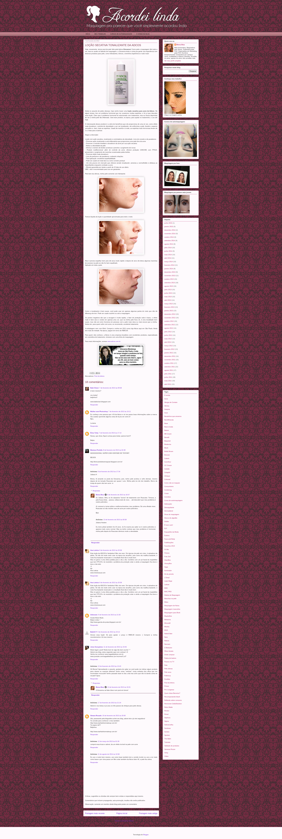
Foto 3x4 (167, 556)
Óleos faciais (168, 651)
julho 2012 (168, 332)
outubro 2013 (169, 279)
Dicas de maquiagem (171, 514)
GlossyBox (168, 563)
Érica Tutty (94, 433)
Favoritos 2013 (169, 546)
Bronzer (167, 455)
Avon (166, 413)
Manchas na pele (170, 598)
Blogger (145, 834)
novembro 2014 (169, 233)
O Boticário (168, 648)
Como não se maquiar (172, 483)
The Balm (167, 739)
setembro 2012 (169, 324)
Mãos (166, 602)
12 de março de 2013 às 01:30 (108, 741)
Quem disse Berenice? (172, 693)
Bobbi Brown (168, 451)
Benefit (166, 437)
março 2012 (168, 346)
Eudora (166, 535)
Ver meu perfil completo (172, 61)
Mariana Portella (96, 450)
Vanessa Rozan (169, 749)
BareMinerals (169, 420)
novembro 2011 (169, 360)
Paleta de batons (170, 658)
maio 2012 (168, 339)
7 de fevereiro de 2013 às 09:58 (110, 388)
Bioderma (167, 444)
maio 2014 (168, 254)
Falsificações (168, 542)
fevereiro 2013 (169, 307)
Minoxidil (167, 623)
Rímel (166, 714)
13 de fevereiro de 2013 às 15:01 (119, 687)
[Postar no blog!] (93, 373)
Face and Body (169, 539)
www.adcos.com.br (114, 341)
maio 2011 (168, 381)
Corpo (166, 493)
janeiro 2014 (168, 268)
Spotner (167, 735)
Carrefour (167, 462)
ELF (165, 528)
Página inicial (121, 813)
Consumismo (168, 486)
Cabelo (166, 458)
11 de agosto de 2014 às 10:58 (109, 754)
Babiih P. (93, 632)
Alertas (166, 406)
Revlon (166, 711)
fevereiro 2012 (169, 349)
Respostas (96, 491)
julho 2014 (168, 247)
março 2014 (168, 261)
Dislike (166, 521)
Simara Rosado (96, 715)
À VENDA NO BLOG (143, 34)
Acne (166, 399)
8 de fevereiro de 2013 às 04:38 (114, 450)
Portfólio (167, 679)
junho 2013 (168, 293)
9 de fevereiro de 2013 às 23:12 (108, 632)
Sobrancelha (168, 725)
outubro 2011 (169, 363)
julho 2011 (168, 374)
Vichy (166, 753)
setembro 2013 (169, 282)
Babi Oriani (94, 388)
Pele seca (167, 672)
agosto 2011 (168, 370)
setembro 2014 (169, 240)
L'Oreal (166, 577)
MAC (166, 588)
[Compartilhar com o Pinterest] (99, 373)
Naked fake (168, 633)
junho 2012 (168, 335)
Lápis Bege (168, 581)
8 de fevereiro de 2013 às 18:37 (118, 495)
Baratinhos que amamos (172, 416)
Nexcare (167, 644)
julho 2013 (168, 289)
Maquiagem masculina (172, 609)
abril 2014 (167, 258)
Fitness (166, 553)
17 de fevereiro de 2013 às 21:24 (109, 703)
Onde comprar (169, 654)
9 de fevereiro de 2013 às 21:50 (109, 615)
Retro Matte (168, 707)
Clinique (167, 476)
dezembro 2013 (169, 272)
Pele (165, 665)
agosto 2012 (168, 328)
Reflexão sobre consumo (173, 700)
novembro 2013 (169, 275)
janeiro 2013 (168, 310)
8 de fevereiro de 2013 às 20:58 (110, 550)
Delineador (168, 504)
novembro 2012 (169, 318)
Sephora (167, 718)
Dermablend (168, 511)
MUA (166, 630)
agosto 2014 (168, 244)
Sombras (167, 728)
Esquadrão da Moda (171, 532)
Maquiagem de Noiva (171, 605)
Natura (166, 640)
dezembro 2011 (169, 356)
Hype (166, 567)
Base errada (168, 427)
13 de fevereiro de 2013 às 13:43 (109, 666)
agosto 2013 (168, 286)
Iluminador (168, 570)
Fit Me (166, 549)
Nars (166, 637)
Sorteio (166, 732)
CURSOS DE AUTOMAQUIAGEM (121, 34)
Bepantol (167, 441)
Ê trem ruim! (168, 525)
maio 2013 (168, 296)
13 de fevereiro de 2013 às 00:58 (115, 519)
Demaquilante (169, 507)
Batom (166, 430)
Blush (166, 448)
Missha (166, 626)
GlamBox (167, 560)
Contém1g (168, 490)
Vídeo (166, 756)
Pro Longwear (169, 690)
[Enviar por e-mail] (91, 373)
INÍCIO (88, 34)
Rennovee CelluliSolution (173, 704)
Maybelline (168, 616)
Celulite (167, 469)
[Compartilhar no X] (95, 373)
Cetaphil (167, 472)
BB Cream (168, 434)
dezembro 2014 (169, 230)
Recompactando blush (172, 697)
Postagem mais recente (95, 813)
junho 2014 (168, 251)
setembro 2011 (169, 367)
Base (166, 423)
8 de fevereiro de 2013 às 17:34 (109, 471)
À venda (167, 395)
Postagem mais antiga (148, 813)
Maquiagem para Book (172, 612)
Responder (94, 405)
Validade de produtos (171, 746)
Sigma (166, 721)
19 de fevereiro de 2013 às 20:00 (114, 715)
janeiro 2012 (168, 353)
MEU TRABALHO (100, 34)
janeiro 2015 (168, 226)
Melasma (167, 619)
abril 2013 (167, 300)
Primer (166, 686)
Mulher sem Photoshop (99, 411)
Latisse (166, 584)
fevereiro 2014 (169, 265)
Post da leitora (99, 376)
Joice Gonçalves (96, 647)
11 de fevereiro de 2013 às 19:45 (115, 647)
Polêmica (167, 676)
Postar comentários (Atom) (124, 821)
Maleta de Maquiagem (172, 595)
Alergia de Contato (170, 402)
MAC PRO (168, 591)
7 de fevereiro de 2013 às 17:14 (110, 433)
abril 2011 (167, 384)
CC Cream (168, 465)
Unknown (93, 615)
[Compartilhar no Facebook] (97, 373)
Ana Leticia (94, 550)
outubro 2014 (169, 237)
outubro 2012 (169, 321)
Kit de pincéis (169, 574)
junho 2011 (168, 377)
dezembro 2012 (169, 314)
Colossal (167, 479)
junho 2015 (168, 223)
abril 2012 (167, 342)
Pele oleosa (168, 668)
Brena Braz (100, 495)
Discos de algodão (170, 518)
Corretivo (167, 497)
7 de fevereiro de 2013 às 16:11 (120, 411)
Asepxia (167, 409)
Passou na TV (169, 662)
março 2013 (168, 304)
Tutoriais (167, 742)
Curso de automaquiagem (173, 500)
